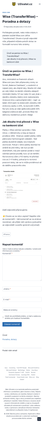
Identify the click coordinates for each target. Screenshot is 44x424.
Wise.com (6, 12)
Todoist (33, 375)
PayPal (27, 372)
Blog (37, 377)
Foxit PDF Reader (22, 368)
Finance (6, 234)
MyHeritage (21, 370)
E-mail (6, 299)
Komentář (7, 253)
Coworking (12, 368)
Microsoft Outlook (11, 370)
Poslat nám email (9, 350)
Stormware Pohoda (14, 375)
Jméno (7, 289)
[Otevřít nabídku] (40, 4)
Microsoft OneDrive (33, 368)
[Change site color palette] (39, 419)
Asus (6, 368)
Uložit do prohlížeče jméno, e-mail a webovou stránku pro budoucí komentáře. (23, 317)
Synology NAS (25, 375)
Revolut (33, 372)
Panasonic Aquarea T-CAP (16, 372)
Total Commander (10, 377)
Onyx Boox (35, 370)
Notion (28, 370)
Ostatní (22, 379)
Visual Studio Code (22, 377)
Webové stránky (10, 310)
